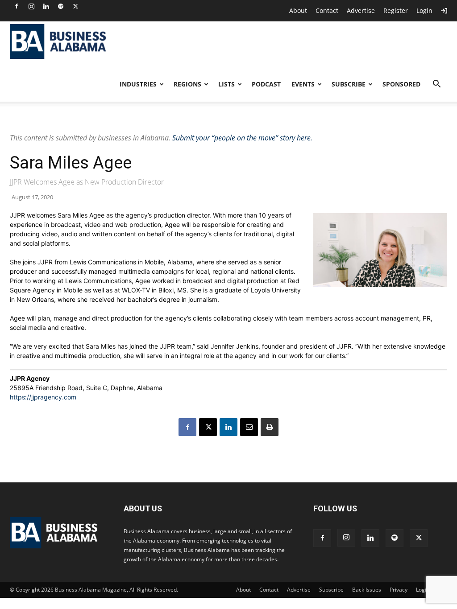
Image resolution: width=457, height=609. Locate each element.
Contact (327, 10)
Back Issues (366, 589)
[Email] (249, 427)
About (298, 10)
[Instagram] (31, 6)
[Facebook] (16, 6)
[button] (436, 85)
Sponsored (401, 84)
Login (424, 10)
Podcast (266, 84)
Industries (138, 84)
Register (395, 10)
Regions (187, 84)
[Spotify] (60, 6)
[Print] (269, 427)
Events (303, 84)
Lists (226, 84)
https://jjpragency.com (43, 397)
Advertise (361, 10)
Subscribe (349, 84)
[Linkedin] (46, 6)
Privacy (398, 589)
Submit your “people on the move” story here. (242, 138)
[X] (75, 6)
